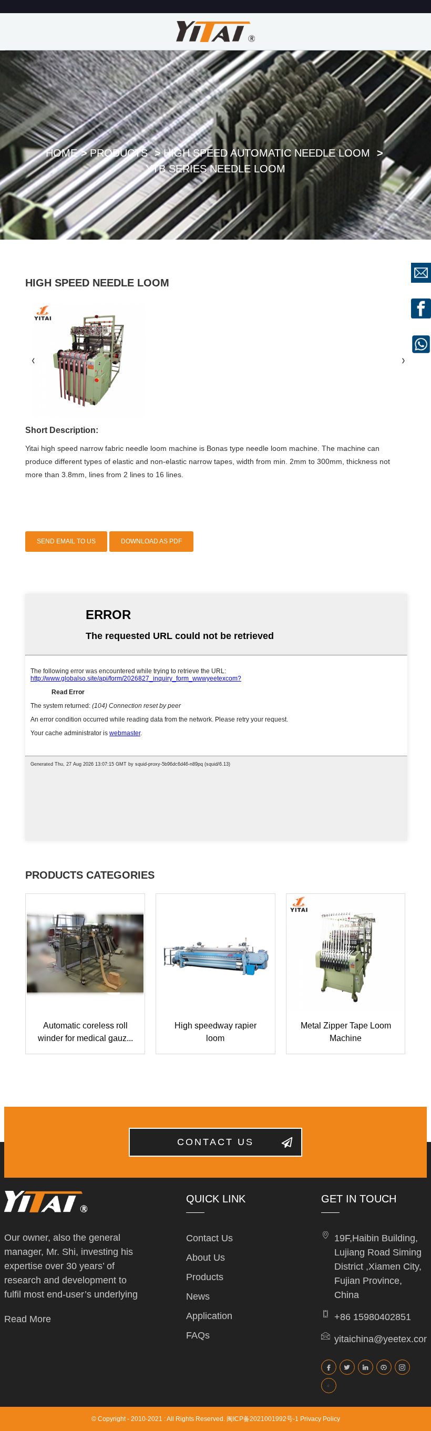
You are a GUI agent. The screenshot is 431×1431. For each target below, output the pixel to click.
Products (119, 153)
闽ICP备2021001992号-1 (263, 1419)
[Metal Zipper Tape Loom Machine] (346, 953)
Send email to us (66, 541)
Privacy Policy (320, 1419)
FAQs (198, 1335)
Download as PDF (151, 541)
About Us (205, 1257)
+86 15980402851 (372, 1317)
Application (209, 1316)
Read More (27, 1319)
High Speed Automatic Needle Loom (266, 153)
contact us (215, 1142)
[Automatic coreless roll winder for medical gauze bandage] (85, 953)
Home (61, 153)
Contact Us (209, 1238)
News (198, 1296)
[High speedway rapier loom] (215, 953)
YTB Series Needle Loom (215, 168)
